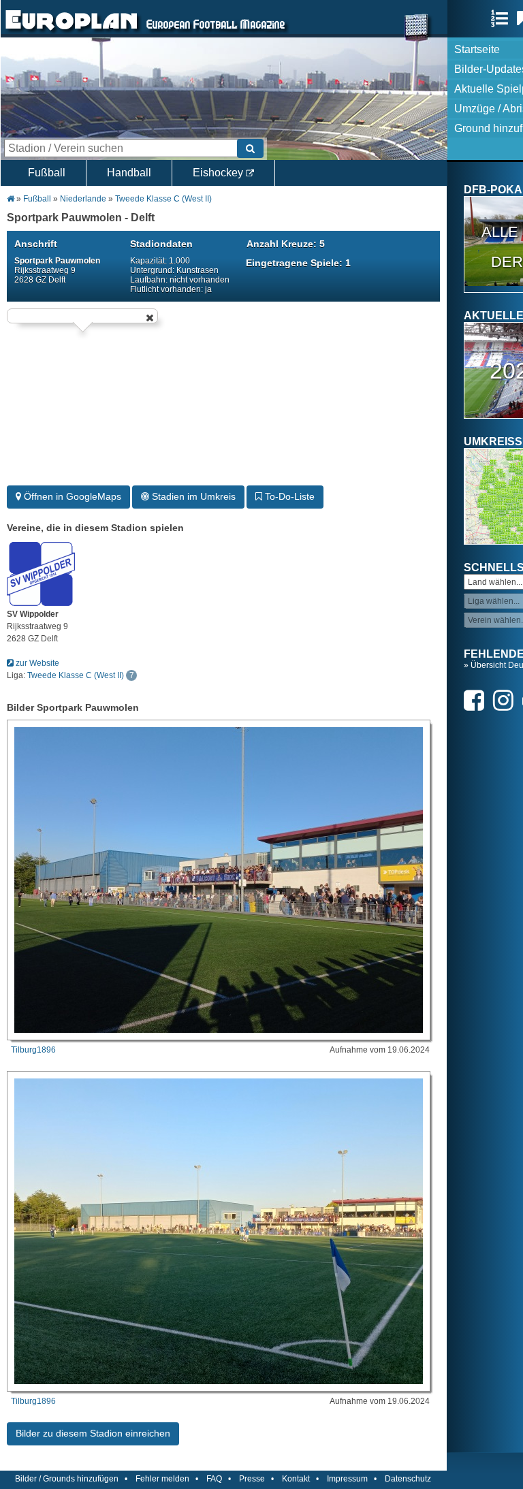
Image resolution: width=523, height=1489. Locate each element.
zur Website (36, 663)
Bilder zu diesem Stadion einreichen (93, 1433)
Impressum (347, 1479)
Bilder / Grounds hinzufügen (66, 1479)
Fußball (46, 172)
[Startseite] (71, 31)
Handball (129, 172)
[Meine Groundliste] (503, 18)
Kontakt (296, 1479)
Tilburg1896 (33, 1050)
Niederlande (84, 199)
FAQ (214, 1479)
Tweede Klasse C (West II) (163, 199)
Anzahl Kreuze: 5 (286, 243)
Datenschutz (408, 1479)
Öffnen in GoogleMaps (71, 496)
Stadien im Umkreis (192, 496)
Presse (252, 1479)
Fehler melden (162, 1479)
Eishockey (219, 172)
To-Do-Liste (288, 496)
